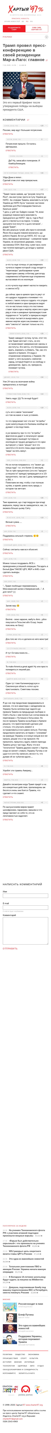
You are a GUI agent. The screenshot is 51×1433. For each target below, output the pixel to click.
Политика (7, 1354)
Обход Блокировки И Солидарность (20, 1369)
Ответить (8, 134)
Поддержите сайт (14, 28)
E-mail (6, 903)
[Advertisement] (25, 853)
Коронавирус (9, 1373)
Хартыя (25, 9)
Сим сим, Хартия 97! (36, 28)
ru (27, 21)
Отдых (40, 1366)
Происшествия (10, 1358)
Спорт (24, 1358)
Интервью (29, 1362)
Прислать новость (20, 18)
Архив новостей (12, 21)
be (23, 21)
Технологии (9, 1366)
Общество (20, 1354)
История (7, 1362)
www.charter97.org (34, 1405)
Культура (34, 1358)
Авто (32, 1366)
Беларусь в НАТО (27, 1373)
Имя (5, 891)
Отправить (10, 948)
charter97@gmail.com (13, 1419)
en (31, 21)
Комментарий (9, 915)
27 (47, 60)
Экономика (33, 1354)
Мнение (6, 1299)
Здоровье (22, 1366)
